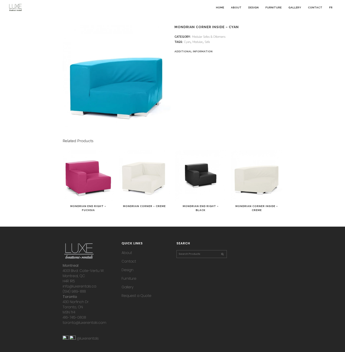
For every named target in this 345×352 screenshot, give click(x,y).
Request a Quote (136, 295)
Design (127, 269)
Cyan (187, 42)
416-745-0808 (74, 317)
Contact (129, 261)
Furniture (129, 278)
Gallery (127, 287)
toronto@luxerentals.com (84, 322)
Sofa (207, 42)
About (127, 252)
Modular (197, 42)
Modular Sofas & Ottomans (208, 36)
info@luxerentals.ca (79, 286)
